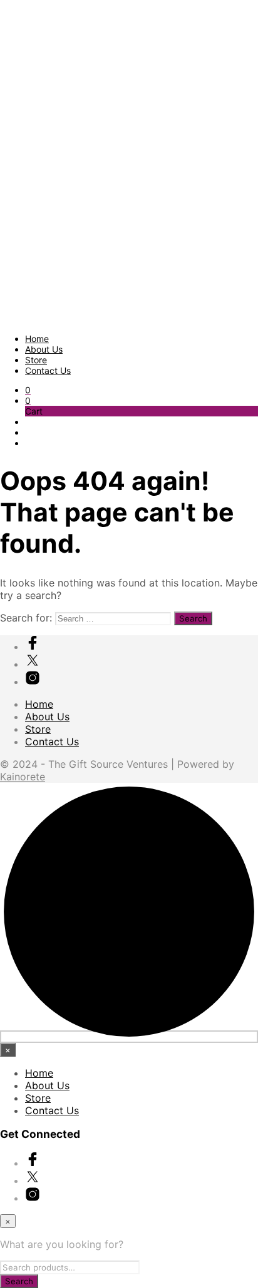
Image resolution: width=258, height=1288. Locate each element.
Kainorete (22, 776)
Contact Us (48, 370)
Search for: (26, 617)
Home (37, 338)
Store (36, 360)
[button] (28, 390)
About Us (44, 349)
